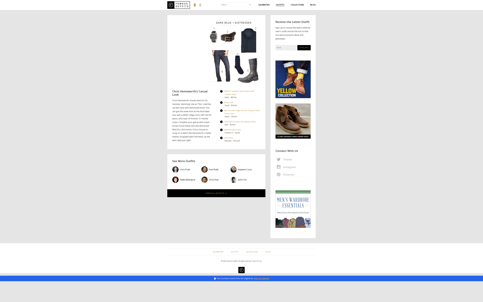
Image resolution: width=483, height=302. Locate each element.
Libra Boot (228, 137)
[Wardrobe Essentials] (293, 209)
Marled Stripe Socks (232, 129)
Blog (313, 4)
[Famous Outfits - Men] (194, 5)
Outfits (280, 4)
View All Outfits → (216, 193)
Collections (297, 4)
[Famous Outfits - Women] (200, 5)
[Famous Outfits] (178, 5)
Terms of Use (256, 261)
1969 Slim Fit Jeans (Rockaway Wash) (240, 121)
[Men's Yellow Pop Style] (293, 79)
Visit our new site (261, 278)
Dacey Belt (228, 102)
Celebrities (264, 4)
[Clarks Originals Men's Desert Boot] (293, 121)
